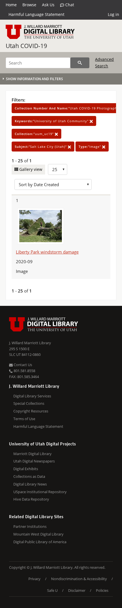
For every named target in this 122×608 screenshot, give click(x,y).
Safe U (52, 590)
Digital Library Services (32, 396)
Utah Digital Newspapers (34, 461)
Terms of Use (24, 418)
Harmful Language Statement (36, 14)
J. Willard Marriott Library (30, 342)
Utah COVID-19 (26, 46)
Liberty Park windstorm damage (47, 252)
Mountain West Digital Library (38, 534)
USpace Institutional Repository (40, 491)
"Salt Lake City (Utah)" (41, 146)
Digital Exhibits (25, 468)
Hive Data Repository (31, 499)
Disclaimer (76, 590)
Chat (69, 4)
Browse (29, 4)
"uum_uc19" (35, 134)
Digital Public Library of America (39, 541)
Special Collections (28, 403)
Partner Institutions (30, 526)
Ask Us (48, 4)
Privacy (34, 578)
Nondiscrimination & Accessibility (79, 578)
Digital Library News (30, 484)
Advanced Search (104, 62)
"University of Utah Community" (52, 121)
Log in (113, 14)
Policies (102, 590)
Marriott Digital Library (32, 453)
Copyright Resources (30, 411)
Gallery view (30, 169)
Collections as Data (29, 476)
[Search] (79, 62)
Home (11, 4)
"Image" (90, 146)
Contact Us (22, 364)
